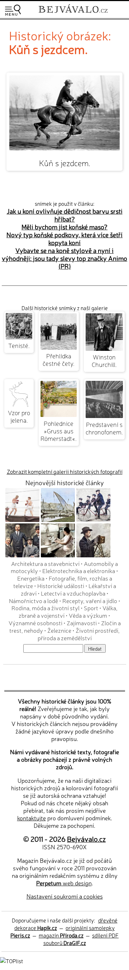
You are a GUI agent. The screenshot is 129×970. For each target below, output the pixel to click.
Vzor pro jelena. (19, 416)
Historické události (60, 586)
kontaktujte (31, 818)
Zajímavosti (82, 623)
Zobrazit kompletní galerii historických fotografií (65, 471)
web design (64, 883)
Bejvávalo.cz (86, 839)
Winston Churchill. (104, 360)
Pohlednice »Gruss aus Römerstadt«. (58, 430)
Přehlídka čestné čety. (59, 359)
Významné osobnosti (35, 623)
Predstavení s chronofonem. (104, 428)
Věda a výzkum (88, 615)
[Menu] (13, 10)
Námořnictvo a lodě (33, 601)
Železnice (59, 630)
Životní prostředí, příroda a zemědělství (79, 634)
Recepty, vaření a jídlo (89, 601)
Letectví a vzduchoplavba (73, 593)
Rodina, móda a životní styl (45, 608)
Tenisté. (19, 345)
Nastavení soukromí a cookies (65, 896)
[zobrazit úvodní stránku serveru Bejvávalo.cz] (73, 14)
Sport (91, 608)
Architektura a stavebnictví (45, 563)
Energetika (30, 578)
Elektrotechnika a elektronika (78, 570)
